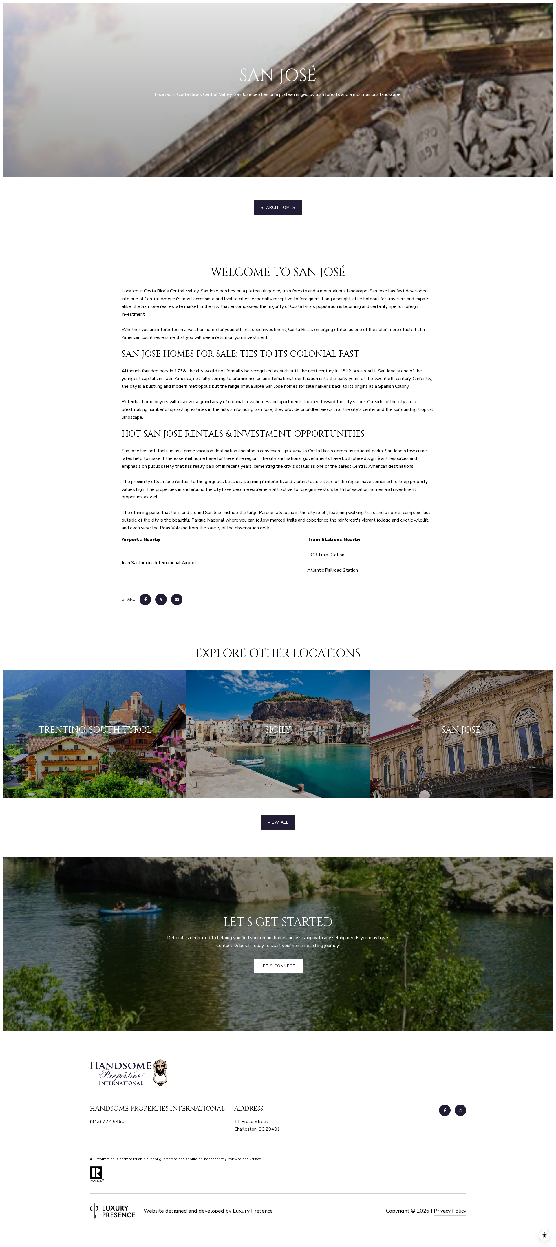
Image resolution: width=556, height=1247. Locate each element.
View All (278, 822)
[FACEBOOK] (445, 1110)
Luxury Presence (253, 1210)
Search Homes (278, 207)
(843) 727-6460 (107, 1121)
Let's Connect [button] (278, 966)
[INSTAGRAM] (460, 1110)
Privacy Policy (450, 1210)
